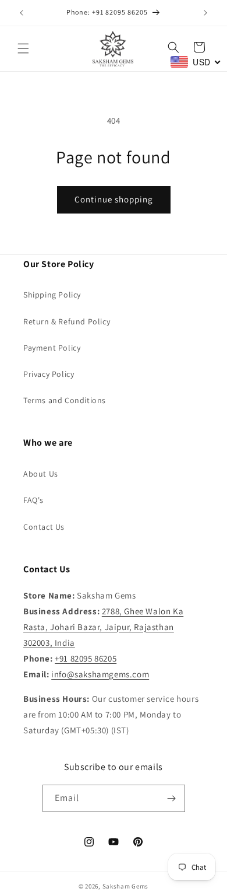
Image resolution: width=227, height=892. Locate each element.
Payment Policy (51, 347)
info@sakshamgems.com (100, 674)
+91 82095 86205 (85, 658)
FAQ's (33, 500)
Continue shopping (114, 199)
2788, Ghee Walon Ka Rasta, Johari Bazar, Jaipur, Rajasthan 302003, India (103, 627)
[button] (23, 48)
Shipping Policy (52, 294)
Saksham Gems (125, 886)
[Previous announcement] (21, 13)
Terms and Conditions (64, 400)
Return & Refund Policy (66, 321)
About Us (40, 473)
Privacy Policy (48, 374)
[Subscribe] (172, 798)
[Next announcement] (205, 13)
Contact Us (44, 527)
